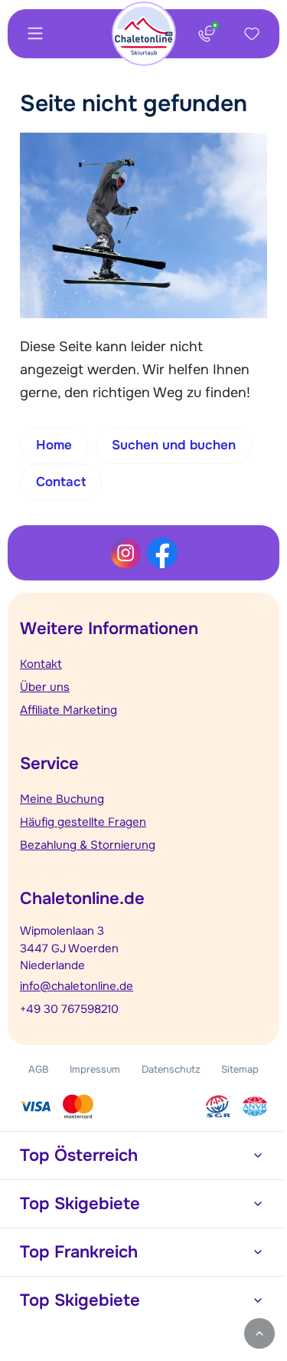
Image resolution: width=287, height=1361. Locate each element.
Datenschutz (171, 1069)
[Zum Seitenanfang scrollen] (259, 1333)
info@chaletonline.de (76, 986)
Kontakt (41, 664)
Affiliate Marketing (68, 710)
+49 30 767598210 (69, 1009)
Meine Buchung (62, 799)
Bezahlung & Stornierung (87, 845)
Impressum (95, 1069)
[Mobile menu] (35, 33)
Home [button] (54, 445)
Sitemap (240, 1069)
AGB (38, 1069)
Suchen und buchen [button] (174, 445)
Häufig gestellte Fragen (83, 822)
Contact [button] (61, 482)
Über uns (45, 687)
